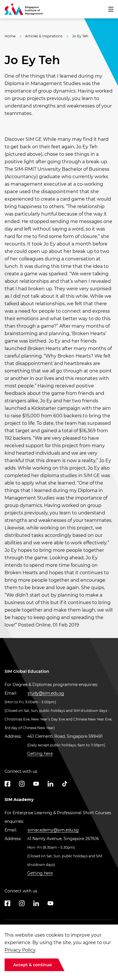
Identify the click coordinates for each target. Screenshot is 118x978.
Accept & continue (32, 964)
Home (10, 36)
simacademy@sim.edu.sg (53, 830)
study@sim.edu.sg (45, 693)
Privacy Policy (20, 950)
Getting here (40, 753)
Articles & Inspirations (43, 36)
